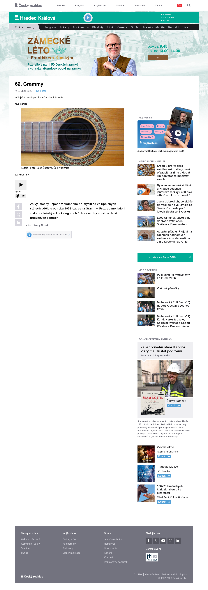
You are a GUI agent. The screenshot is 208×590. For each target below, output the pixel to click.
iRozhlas (61, 5)
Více (187, 27)
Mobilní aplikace (72, 552)
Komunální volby (30, 543)
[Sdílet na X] (18, 214)
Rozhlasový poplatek (115, 562)
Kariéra (108, 552)
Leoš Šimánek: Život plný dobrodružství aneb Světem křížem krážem (173, 221)
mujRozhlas (100, 5)
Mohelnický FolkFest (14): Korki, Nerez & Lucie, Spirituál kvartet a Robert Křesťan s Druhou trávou (174, 321)
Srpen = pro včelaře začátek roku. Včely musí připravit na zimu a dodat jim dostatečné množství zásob (173, 172)
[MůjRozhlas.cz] (21, 104)
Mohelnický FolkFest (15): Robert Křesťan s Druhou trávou (174, 306)
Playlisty (98, 27)
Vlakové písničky (168, 288)
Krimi (159, 126)
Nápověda (110, 543)
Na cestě (41, 90)
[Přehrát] (20, 185)
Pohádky (144, 132)
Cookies (138, 574)
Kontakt (173, 27)
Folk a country (24, 27)
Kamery (165, 21)
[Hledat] (189, 5)
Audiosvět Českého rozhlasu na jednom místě (160, 151)
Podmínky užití (169, 574)
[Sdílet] (23, 196)
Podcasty (68, 548)
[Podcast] (17, 196)
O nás (135, 27)
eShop (24, 552)
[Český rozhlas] (28, 5)
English (183, 574)
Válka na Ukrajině (30, 539)
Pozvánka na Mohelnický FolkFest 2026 (173, 276)
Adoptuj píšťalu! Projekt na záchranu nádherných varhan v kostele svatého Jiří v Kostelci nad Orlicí (174, 236)
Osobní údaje (152, 574)
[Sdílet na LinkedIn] (18, 222)
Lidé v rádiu (110, 548)
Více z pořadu (148, 270)
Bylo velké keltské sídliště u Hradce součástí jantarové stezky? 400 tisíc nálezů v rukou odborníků (174, 190)
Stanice (120, 5)
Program (79, 5)
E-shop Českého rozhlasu (156, 339)
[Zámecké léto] (104, 53)
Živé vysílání (146, 137)
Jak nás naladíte (154, 27)
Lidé (110, 27)
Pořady (64, 27)
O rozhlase (139, 5)
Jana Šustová (44, 167)
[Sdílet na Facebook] (18, 206)
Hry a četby (145, 126)
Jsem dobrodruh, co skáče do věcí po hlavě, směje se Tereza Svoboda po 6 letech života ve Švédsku (175, 206)
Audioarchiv (167, 18)
